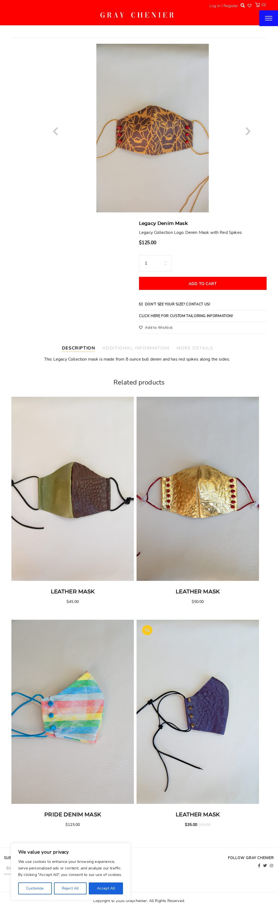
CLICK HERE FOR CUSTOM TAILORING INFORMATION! (186, 316)
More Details (194, 348)
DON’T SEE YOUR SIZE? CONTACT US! (177, 304)
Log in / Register (224, 5)
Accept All (106, 888)
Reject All (70, 888)
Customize (35, 888)
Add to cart (203, 283)
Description (78, 348)
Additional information (135, 348)
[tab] (81, 347)
